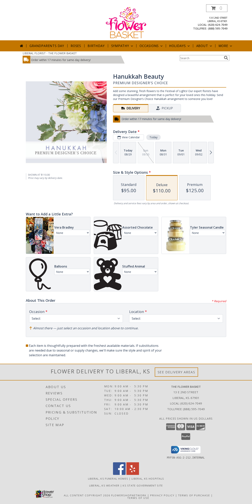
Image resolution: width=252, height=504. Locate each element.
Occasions (149, 46)
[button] (216, 8)
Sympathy (120, 46)
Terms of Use (138, 498)
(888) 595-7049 (217, 28)
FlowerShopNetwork (128, 495)
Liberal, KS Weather (104, 485)
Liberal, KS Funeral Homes (108, 478)
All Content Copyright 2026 (87, 495)
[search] (226, 58)
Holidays (177, 46)
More (223, 46)
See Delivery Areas (176, 372)
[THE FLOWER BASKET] (126, 22)
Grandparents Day (47, 46)
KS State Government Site (143, 485)
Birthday (96, 46)
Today (153, 137)
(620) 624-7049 (217, 25)
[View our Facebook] (119, 474)
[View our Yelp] (132, 474)
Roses (76, 46)
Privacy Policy (162, 495)
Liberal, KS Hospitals (148, 478)
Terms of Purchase (194, 495)
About (202, 46)
